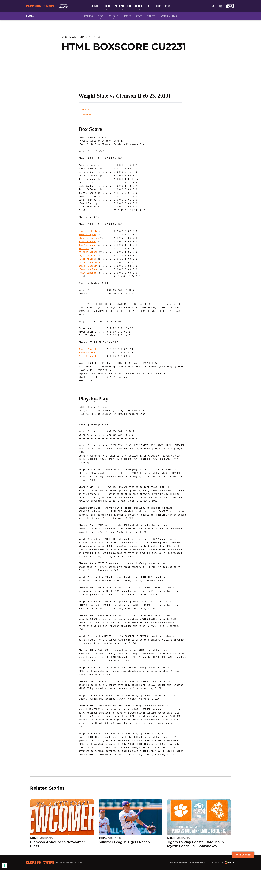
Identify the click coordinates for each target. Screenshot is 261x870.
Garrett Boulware (89, 262)
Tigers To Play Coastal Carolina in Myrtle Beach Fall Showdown (195, 844)
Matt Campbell (89, 273)
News (100, 16)
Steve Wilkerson (89, 238)
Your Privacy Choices (178, 862)
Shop (158, 6)
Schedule (220, 6)
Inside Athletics (122, 6)
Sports (94, 6)
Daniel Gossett (88, 266)
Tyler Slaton (88, 255)
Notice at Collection (198, 862)
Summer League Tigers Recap (124, 842)
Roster (127, 16)
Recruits (139, 6)
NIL (149, 6)
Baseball (34, 838)
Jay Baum (84, 248)
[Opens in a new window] (230, 6)
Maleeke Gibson (88, 252)
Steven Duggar (87, 234)
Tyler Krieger (87, 259)
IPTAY (167, 6)
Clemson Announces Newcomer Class (57, 844)
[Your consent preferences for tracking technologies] (4, 865)
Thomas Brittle (88, 231)
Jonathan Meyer (89, 269)
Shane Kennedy (87, 241)
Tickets (106, 6)
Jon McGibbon (87, 245)
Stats (139, 16)
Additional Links (169, 16)
